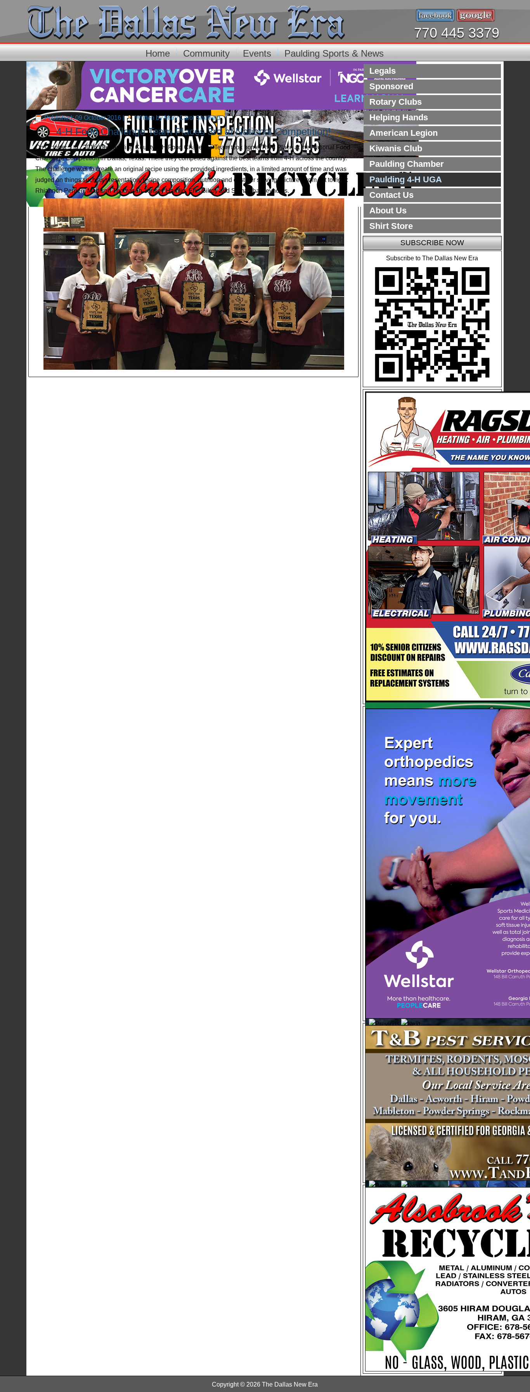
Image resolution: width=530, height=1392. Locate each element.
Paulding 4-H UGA (405, 179)
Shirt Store (391, 226)
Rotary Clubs (395, 102)
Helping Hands (398, 117)
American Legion (403, 133)
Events (257, 53)
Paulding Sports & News (334, 53)
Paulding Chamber (406, 164)
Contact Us (391, 195)
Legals (382, 71)
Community (206, 53)
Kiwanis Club (395, 148)
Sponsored (391, 86)
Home (157, 53)
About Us (388, 210)
